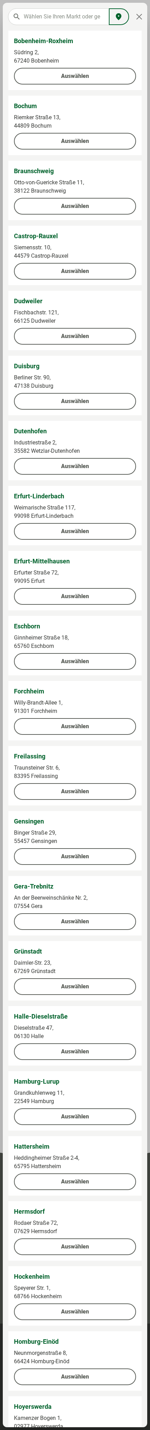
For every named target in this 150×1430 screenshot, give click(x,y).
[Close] (139, 16)
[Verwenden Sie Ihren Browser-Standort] (119, 16)
